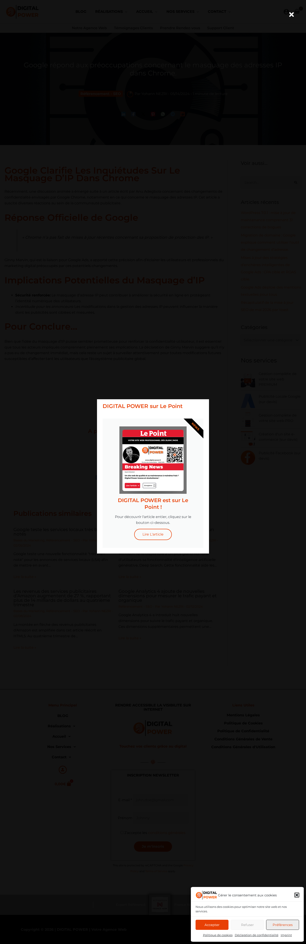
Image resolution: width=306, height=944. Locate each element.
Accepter (212, 925)
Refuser (247, 925)
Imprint (286, 935)
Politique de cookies (218, 935)
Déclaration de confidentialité (256, 935)
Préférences (283, 925)
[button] (297, 895)
